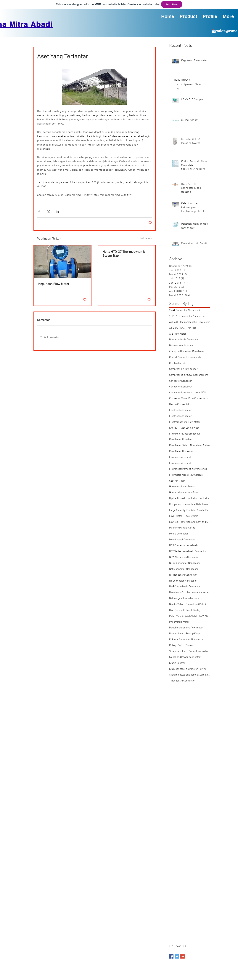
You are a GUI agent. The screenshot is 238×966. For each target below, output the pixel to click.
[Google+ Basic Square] (182, 956)
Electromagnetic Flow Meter (184, 422)
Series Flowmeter (198, 651)
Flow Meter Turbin (200, 445)
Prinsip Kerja (193, 633)
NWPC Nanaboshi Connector (184, 586)
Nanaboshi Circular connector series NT (189, 592)
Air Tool (192, 328)
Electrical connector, (180, 416)
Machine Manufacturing (182, 527)
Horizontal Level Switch (182, 486)
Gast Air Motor (177, 481)
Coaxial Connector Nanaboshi (185, 357)
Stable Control (177, 663)
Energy (173, 427)
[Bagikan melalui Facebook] (39, 211)
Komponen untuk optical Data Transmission (189, 504)
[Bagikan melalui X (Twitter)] (48, 211)
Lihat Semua (145, 238)
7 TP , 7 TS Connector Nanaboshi (187, 316)
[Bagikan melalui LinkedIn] (57, 211)
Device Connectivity (180, 404)
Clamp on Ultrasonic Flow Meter (187, 351)
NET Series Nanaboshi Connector (187, 551)
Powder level (176, 633)
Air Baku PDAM (177, 328)
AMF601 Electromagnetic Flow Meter (189, 322)
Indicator (192, 498)
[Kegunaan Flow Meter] (62, 261)
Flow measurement (180, 457)
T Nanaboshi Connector (182, 680)
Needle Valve (176, 604)
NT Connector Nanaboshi (183, 580)
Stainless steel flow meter (183, 669)
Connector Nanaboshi (181, 381)
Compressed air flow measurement (188, 375)
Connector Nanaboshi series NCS (187, 392)
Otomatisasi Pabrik (196, 604)
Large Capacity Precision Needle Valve (189, 510)
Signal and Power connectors (185, 657)
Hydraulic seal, (177, 498)
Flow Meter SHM (178, 445)
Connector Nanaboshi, (181, 386)
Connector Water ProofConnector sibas (189, 398)
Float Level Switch (189, 427)
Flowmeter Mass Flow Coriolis (186, 475)
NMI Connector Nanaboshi (183, 569)
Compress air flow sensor (183, 369)
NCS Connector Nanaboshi (183, 545)
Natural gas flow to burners (184, 598)
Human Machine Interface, (183, 492)
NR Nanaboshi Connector (183, 575)
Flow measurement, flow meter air (188, 469)
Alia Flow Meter (177, 334)
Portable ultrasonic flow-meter (186, 627)
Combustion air (177, 363)
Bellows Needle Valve (181, 345)
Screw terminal (177, 651)
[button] (210, 16)
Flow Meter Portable (180, 439)
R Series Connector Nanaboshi (186, 639)
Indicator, (205, 498)
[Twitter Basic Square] (177, 956)
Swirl (203, 669)
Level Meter (175, 516)
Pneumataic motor (179, 622)
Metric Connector (178, 533)
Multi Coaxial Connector (182, 539)
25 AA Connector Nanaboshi (184, 310)
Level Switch (191, 516)
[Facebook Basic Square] (171, 956)
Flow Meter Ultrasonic (181, 451)
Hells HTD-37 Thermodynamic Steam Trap (124, 254)
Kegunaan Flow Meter (53, 284)
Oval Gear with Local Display (185, 610)
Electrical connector (180, 410)
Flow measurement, (180, 463)
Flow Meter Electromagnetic (184, 433)
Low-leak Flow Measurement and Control (189, 522)
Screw (189, 645)
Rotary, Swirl (176, 645)
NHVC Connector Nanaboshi (184, 563)
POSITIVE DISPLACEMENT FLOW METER (189, 616)
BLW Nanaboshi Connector (183, 339)
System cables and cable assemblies (189, 674)
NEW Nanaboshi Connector (184, 557)
